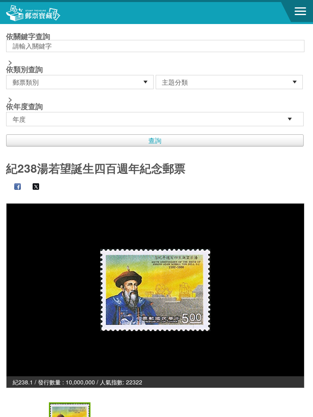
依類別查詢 (24, 69)
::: (8, 27)
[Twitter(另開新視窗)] (31, 187)
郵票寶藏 (51, 13)
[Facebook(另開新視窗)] (13, 187)
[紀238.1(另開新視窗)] (155, 290)
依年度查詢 (24, 106)
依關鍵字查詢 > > (28, 72)
